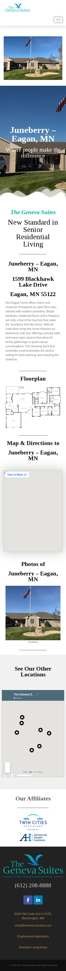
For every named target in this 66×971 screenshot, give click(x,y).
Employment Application (33, 936)
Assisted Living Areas (33, 947)
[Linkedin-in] (38, 900)
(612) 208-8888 (33, 885)
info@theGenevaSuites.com (33, 925)
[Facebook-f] (28, 900)
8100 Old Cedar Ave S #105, (33, 913)
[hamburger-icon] (58, 19)
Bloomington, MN (33, 918)
